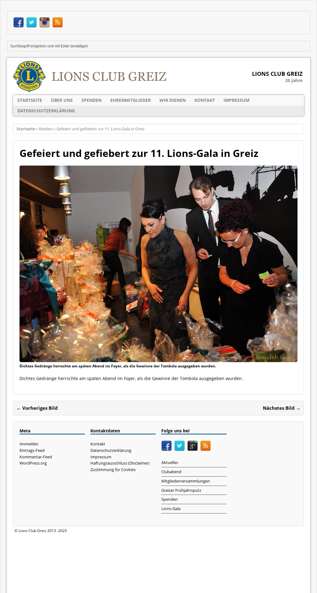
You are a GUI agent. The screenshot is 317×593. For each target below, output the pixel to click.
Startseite (29, 100)
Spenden (91, 100)
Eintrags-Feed (32, 450)
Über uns (62, 100)
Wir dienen (172, 100)
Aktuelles (169, 462)
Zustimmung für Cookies (113, 469)
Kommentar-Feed (36, 457)
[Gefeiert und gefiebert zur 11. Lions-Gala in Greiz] (158, 358)
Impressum (237, 100)
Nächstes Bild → (282, 408)
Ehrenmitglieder (130, 100)
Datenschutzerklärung (46, 111)
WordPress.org (33, 463)
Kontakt (204, 100)
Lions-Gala (170, 508)
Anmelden (29, 444)
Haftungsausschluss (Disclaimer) (120, 463)
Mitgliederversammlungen (185, 481)
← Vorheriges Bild (37, 408)
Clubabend (171, 471)
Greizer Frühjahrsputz (181, 490)
